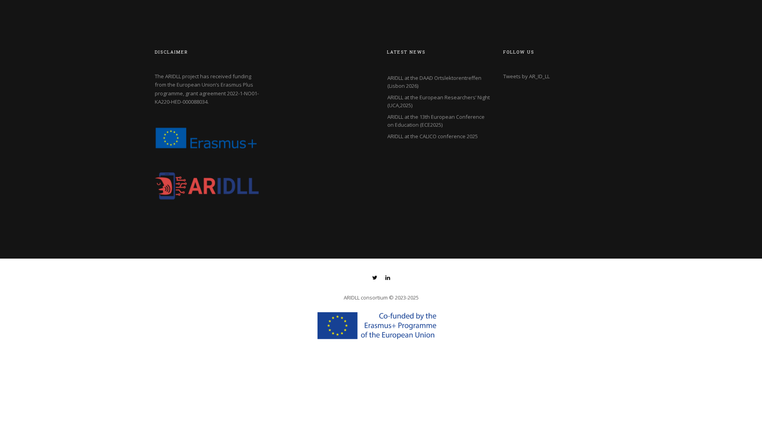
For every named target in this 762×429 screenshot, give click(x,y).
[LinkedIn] (387, 278)
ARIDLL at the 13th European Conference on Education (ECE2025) (436, 120)
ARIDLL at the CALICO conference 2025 (432, 136)
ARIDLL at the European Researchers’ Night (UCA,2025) (438, 101)
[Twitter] (374, 278)
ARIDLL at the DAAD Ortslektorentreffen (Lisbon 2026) (434, 81)
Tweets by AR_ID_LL (526, 76)
